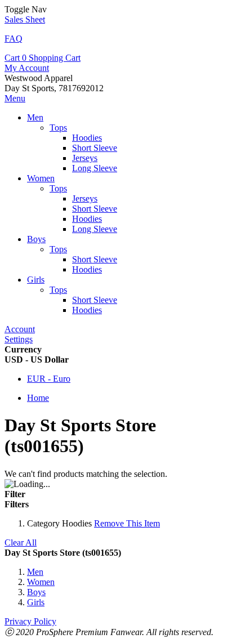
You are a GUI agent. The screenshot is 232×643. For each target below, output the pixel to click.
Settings (19, 339)
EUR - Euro (48, 378)
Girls (35, 602)
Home (38, 398)
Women (41, 582)
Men (35, 572)
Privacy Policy (30, 621)
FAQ (14, 38)
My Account (27, 68)
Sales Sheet (25, 19)
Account (20, 329)
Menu (15, 98)
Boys (36, 592)
